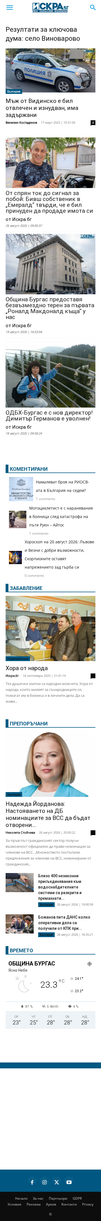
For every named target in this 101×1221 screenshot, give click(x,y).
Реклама (34, 1204)
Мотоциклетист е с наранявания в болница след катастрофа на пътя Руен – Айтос (61, 516)
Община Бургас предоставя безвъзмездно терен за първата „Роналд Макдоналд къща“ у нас (50, 308)
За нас (38, 1198)
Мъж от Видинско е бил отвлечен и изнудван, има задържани (42, 108)
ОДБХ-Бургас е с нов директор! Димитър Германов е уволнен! (49, 416)
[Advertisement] (50, 1119)
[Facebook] (32, 1181)
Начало (21, 1198)
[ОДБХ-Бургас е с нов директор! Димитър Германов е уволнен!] (50, 374)
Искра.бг (12, 675)
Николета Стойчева (20, 832)
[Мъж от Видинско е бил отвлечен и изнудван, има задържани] (50, 71)
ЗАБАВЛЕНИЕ (26, 588)
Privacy (87, 1204)
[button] (10, 7)
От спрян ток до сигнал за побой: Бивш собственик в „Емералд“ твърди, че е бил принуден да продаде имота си (49, 202)
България (13, 91)
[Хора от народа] (50, 628)
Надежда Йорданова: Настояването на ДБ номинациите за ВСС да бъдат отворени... (48, 814)
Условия (14, 1204)
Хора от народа (27, 668)
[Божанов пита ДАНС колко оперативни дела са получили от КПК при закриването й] (20, 924)
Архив (51, 1204)
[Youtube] (69, 1181)
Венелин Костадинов (21, 122)
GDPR (77, 1198)
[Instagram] (44, 1181)
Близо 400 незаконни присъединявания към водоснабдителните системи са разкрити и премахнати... (60, 887)
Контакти (69, 1204)
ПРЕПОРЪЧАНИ (29, 724)
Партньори (58, 1198)
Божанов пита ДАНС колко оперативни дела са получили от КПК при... (64, 923)
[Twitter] (56, 1181)
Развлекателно (17, 659)
